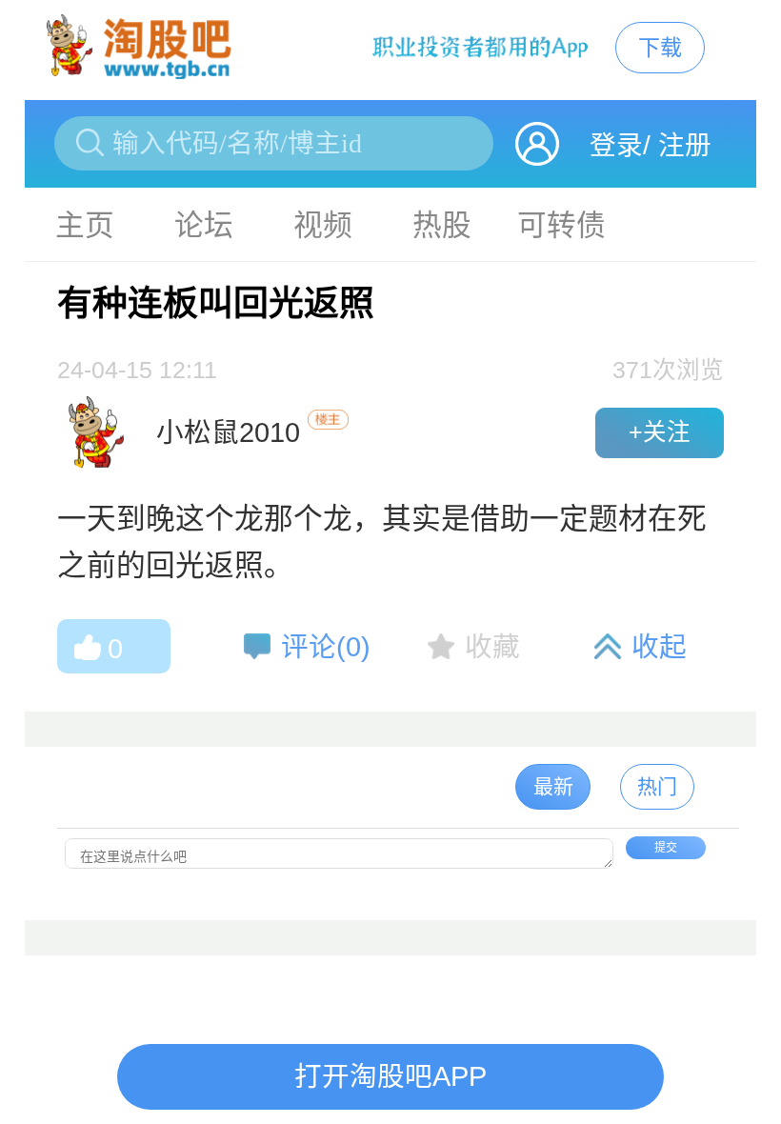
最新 (553, 786)
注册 (684, 145)
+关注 (660, 432)
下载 (660, 47)
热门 (657, 786)
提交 (665, 847)
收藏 (492, 647)
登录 (616, 145)
